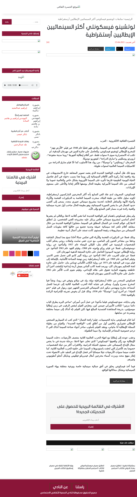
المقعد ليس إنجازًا (22, 115)
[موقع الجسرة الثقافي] (68, 6)
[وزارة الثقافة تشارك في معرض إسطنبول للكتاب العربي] (59, 455)
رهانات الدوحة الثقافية (20, 141)
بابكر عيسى (22, 134)
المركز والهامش (22, 105)
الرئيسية (128, 19)
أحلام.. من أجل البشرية (20, 131)
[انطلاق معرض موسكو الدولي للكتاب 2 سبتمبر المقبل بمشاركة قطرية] (90, 455)
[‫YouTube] (24, 253)
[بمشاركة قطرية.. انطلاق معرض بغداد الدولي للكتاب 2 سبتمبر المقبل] (121, 455)
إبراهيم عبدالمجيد (19, 108)
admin (24, 157)
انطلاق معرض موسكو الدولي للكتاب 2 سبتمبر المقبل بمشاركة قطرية (91, 468)
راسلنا (80, 487)
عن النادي (60, 487)
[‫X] (30, 253)
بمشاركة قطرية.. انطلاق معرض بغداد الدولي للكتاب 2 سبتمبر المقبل (123, 468)
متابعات (119, 19)
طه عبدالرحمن (20, 144)
